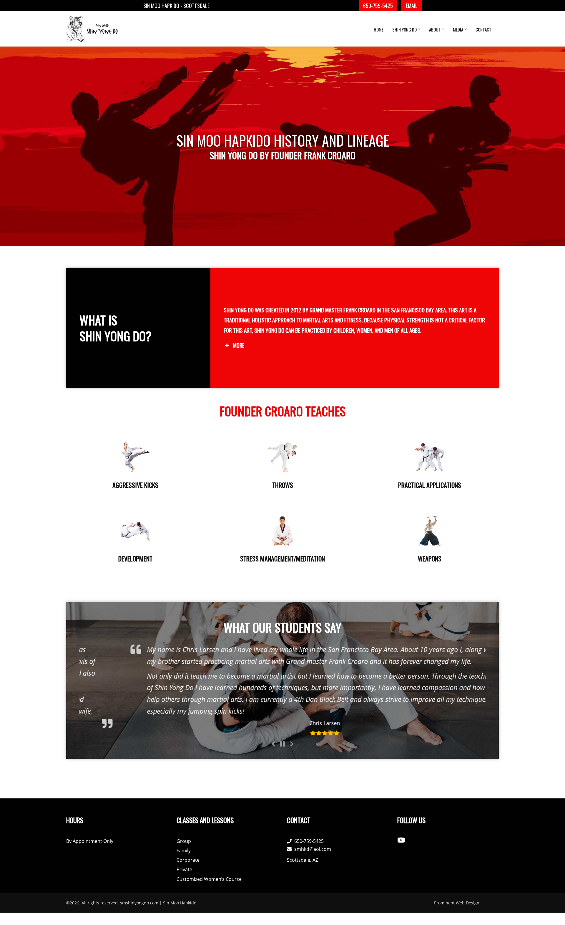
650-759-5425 (378, 5)
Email (412, 5)
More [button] (238, 345)
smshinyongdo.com (139, 903)
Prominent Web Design (456, 903)
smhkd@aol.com (312, 849)
